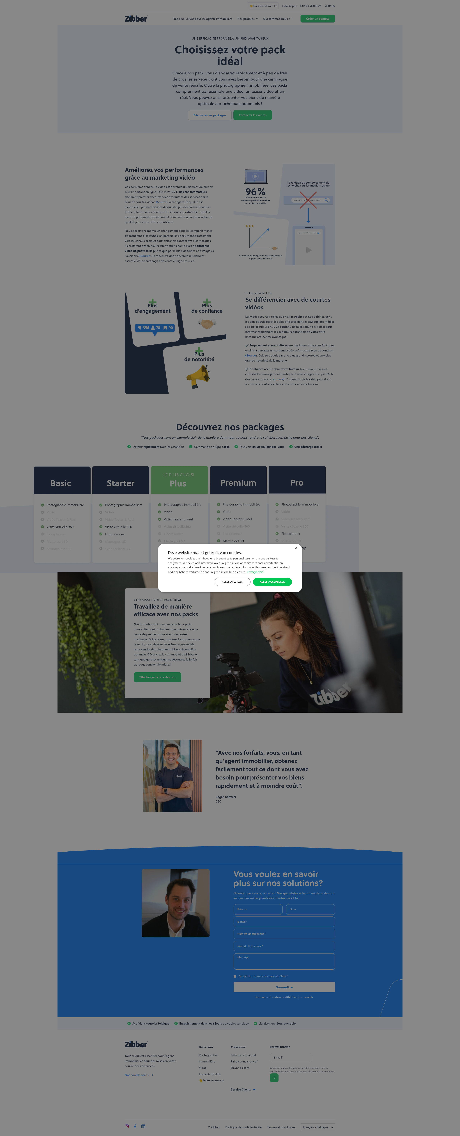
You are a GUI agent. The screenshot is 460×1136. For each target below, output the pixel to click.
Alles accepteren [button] (272, 582)
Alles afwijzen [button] (232, 582)
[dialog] (230, 568)
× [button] (296, 548)
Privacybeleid (255, 572)
